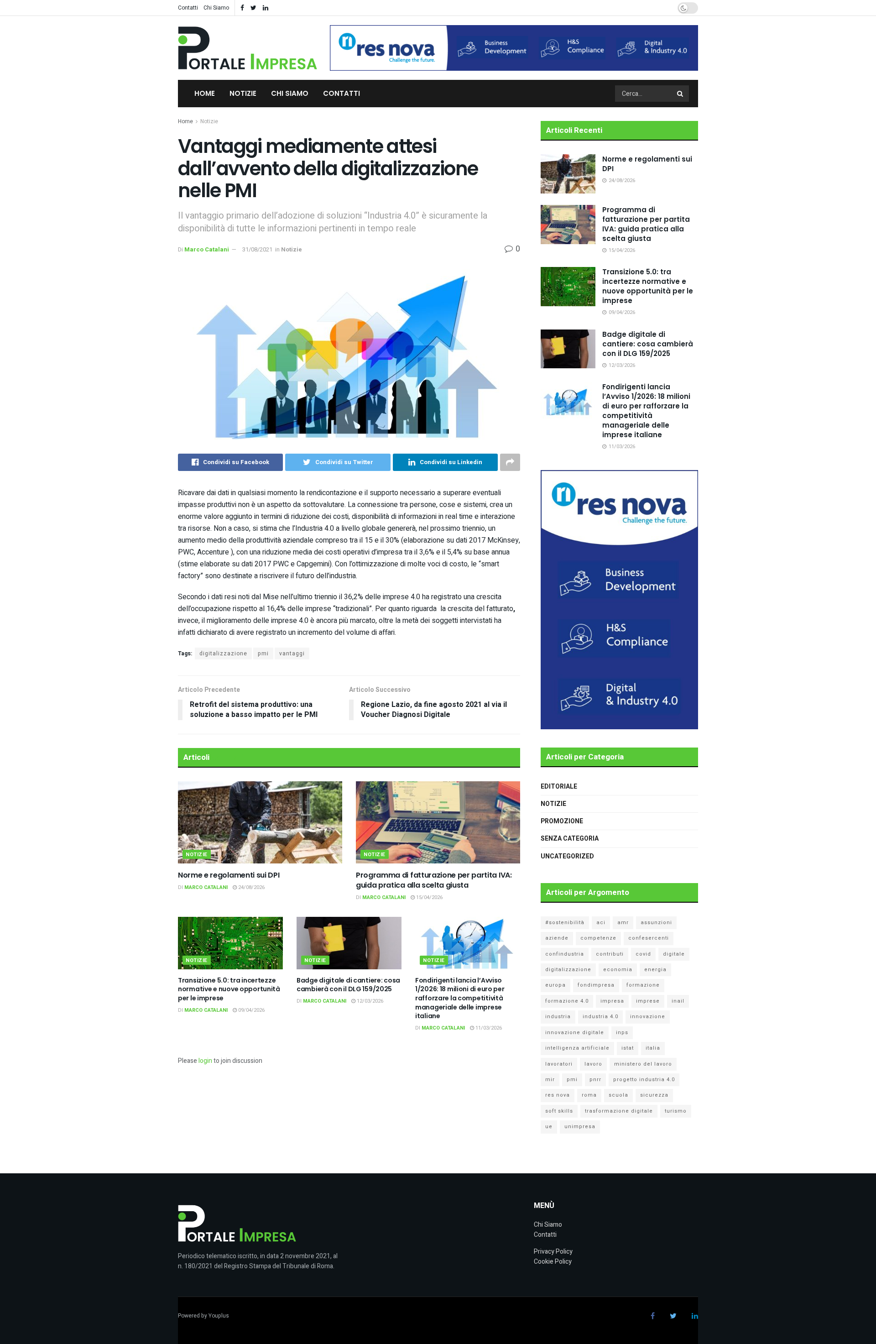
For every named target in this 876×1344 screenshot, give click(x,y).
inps (622, 1032)
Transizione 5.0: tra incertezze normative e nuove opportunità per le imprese (229, 989)
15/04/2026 (429, 897)
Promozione (562, 821)
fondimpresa (596, 985)
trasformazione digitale (619, 1111)
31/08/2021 (257, 249)
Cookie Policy (553, 1261)
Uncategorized (567, 856)
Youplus (219, 1316)
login (205, 1061)
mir (550, 1079)
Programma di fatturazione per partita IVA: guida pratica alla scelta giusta (434, 880)
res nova (557, 1095)
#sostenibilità (564, 922)
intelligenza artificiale (577, 1048)
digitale (674, 954)
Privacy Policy (553, 1251)
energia (655, 969)
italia (653, 1048)
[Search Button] (681, 93)
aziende (556, 938)
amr (623, 922)
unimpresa (579, 1126)
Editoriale (559, 786)
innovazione (647, 1016)
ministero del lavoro (643, 1064)
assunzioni (656, 922)
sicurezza (654, 1095)
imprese (648, 1001)
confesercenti (648, 938)
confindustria (564, 954)
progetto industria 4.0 (644, 1079)
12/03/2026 (369, 1001)
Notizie (242, 93)
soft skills (559, 1111)
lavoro (593, 1064)
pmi (263, 653)
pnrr (595, 1079)
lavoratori (559, 1064)
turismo (676, 1111)
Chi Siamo (216, 8)
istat (627, 1048)
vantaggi (292, 653)
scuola (618, 1095)
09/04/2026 (251, 1010)
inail (678, 1001)
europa (555, 985)
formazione (643, 985)
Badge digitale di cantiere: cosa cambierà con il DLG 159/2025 (348, 985)
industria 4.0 (600, 1016)
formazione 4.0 (567, 1001)
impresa (612, 1001)
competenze (598, 938)
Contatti (188, 8)
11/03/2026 (488, 1028)
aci (600, 922)
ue (549, 1126)
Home (204, 93)
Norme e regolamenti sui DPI (228, 875)
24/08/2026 (251, 887)
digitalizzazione (223, 653)
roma (589, 1095)
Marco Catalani (206, 249)
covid (643, 954)
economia (617, 969)
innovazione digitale (574, 1032)
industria (558, 1016)
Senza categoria (570, 838)
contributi (610, 954)
